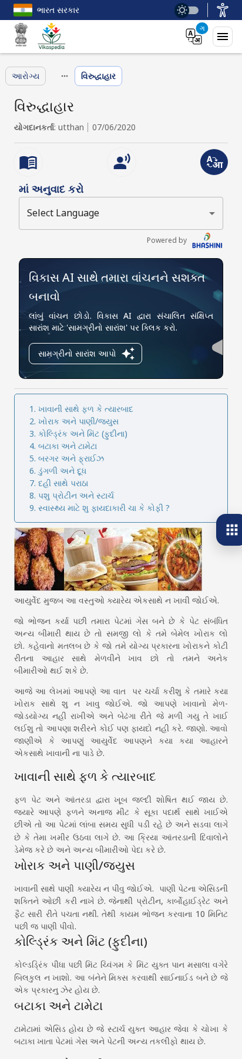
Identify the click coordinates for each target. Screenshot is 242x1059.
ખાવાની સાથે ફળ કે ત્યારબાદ (85, 408)
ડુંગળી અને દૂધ (62, 470)
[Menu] (223, 37)
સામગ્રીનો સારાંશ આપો (77, 353)
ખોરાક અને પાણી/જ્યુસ (78, 421)
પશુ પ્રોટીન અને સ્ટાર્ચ (76, 495)
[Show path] (65, 76)
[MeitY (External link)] (21, 36)
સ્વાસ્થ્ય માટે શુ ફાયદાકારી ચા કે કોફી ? (104, 507)
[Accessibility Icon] (223, 10)
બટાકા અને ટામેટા (67, 445)
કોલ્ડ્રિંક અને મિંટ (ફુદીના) (82, 433)
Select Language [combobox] (63, 212)
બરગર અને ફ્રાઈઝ (71, 458)
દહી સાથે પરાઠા (63, 483)
